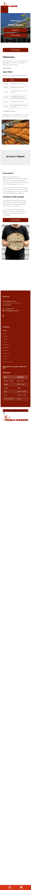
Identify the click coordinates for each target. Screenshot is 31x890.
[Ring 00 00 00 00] (10, 887)
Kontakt (5, 359)
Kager (4, 342)
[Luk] (15, 410)
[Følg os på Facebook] (3, 316)
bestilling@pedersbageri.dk (12, 310)
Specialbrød (6, 353)
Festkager (5, 336)
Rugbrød (5, 350)
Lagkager (5, 339)
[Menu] (4, 9)
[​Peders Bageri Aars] (10, 8)
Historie (5, 333)
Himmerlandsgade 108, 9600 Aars (12, 303)
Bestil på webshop (8, 361)
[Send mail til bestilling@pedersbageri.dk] (21, 887)
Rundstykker (6, 347)
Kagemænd (6, 344)
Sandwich (5, 356)
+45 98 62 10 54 (9, 309)
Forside (5, 330)
